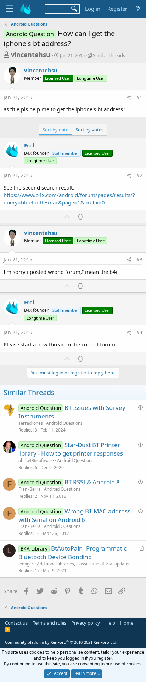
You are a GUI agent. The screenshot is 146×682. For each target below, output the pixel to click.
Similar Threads (109, 55)
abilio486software (36, 460)
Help (110, 623)
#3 (139, 259)
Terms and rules (49, 623)
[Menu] (9, 9)
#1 (139, 97)
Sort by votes (89, 129)
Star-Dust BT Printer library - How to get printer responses (70, 449)
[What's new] (138, 8)
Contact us (16, 623)
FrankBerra (29, 489)
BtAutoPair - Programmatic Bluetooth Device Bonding (72, 552)
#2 (139, 175)
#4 (139, 332)
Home (126, 623)
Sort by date (55, 129)
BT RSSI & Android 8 (92, 482)
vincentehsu (30, 54)
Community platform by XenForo (61, 642)
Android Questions (64, 423)
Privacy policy (85, 623)
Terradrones (30, 423)
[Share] (129, 97)
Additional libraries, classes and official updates (83, 564)
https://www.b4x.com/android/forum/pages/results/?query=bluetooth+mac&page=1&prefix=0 (69, 198)
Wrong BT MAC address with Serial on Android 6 (74, 515)
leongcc (26, 564)
